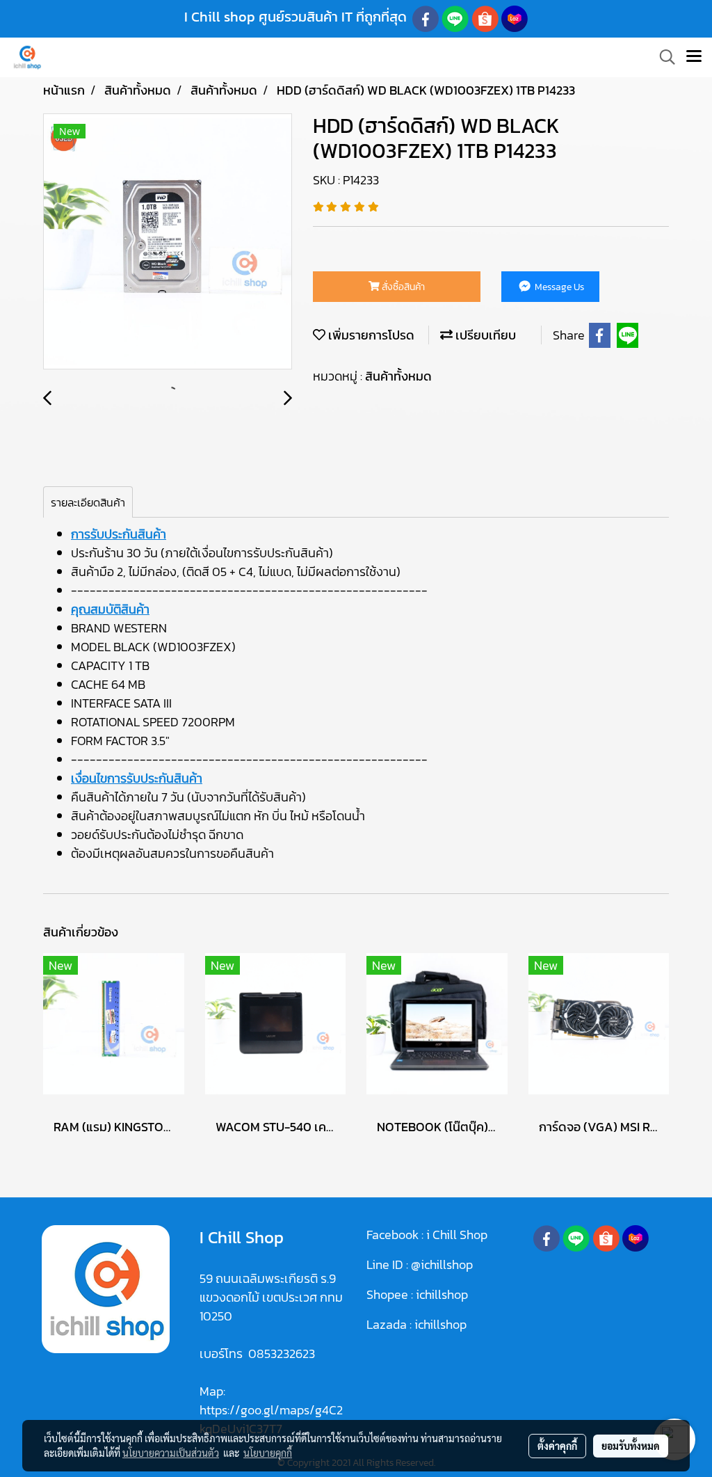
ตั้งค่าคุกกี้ (557, 1445)
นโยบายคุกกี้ (267, 1452)
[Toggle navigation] (694, 57)
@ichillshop (442, 1264)
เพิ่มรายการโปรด (369, 335)
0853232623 (281, 1353)
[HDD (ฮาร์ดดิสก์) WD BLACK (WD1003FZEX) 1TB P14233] (167, 242)
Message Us (558, 287)
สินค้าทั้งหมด (398, 376)
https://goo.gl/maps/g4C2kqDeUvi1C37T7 (271, 1419)
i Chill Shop (456, 1234)
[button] (663, 57)
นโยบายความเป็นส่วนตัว (170, 1452)
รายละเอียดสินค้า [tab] (88, 502)
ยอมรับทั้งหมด (630, 1445)
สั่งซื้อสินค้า (402, 287)
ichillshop (443, 1294)
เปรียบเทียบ (484, 335)
